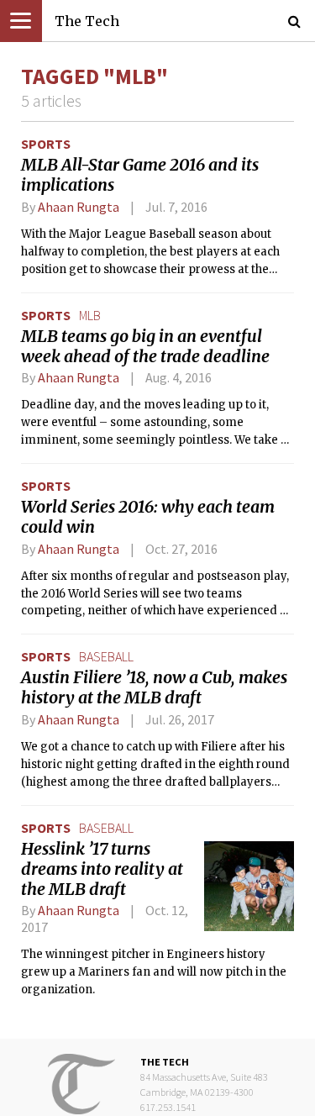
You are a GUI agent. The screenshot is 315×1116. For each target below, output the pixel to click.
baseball (106, 656)
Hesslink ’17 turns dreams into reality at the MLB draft (102, 869)
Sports (46, 143)
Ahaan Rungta (78, 206)
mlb (90, 315)
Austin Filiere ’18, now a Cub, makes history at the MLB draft (154, 687)
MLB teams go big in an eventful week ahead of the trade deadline (145, 346)
